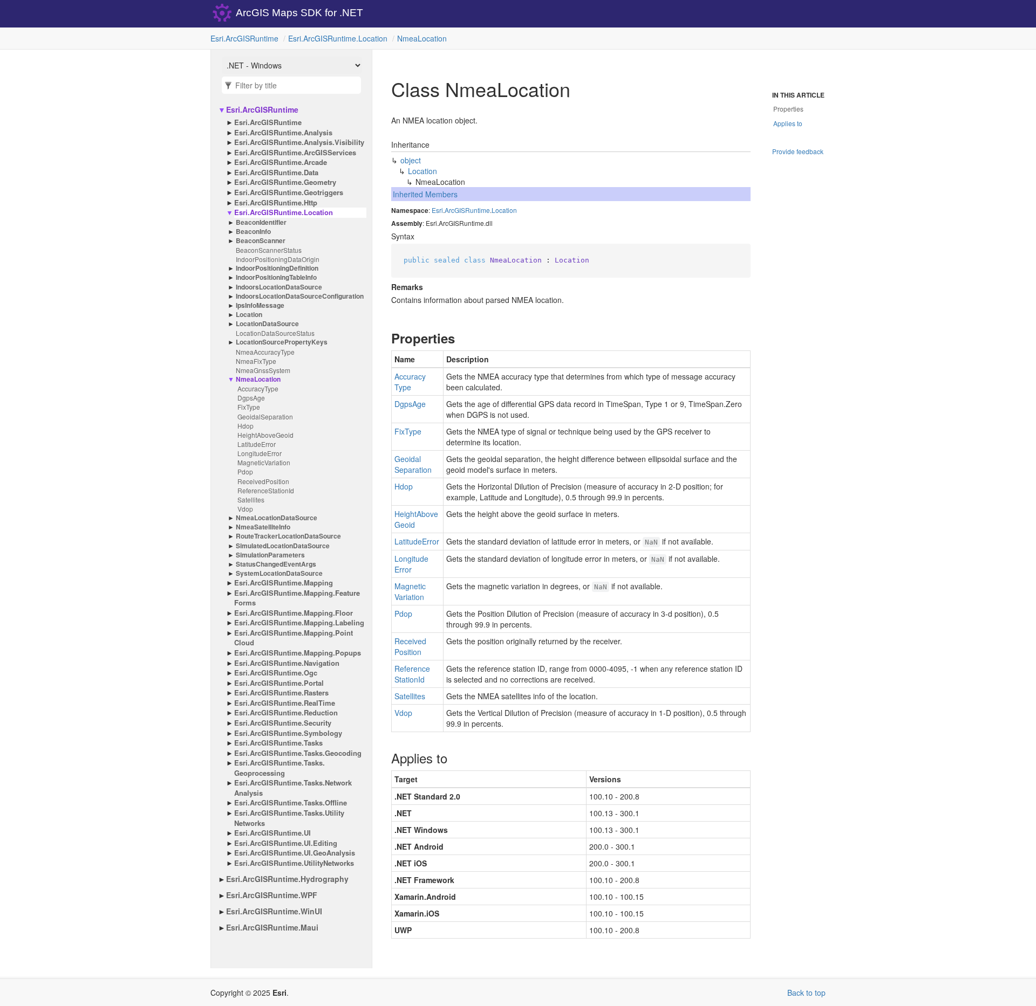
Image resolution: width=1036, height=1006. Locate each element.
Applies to (787, 123)
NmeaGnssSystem (263, 370)
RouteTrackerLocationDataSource (288, 536)
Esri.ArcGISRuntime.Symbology (288, 733)
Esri (437, 210)
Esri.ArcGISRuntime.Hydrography (287, 878)
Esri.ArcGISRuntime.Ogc (275, 673)
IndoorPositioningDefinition (277, 268)
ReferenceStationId (265, 490)
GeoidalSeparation (265, 416)
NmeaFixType (256, 361)
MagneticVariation (263, 462)
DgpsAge (251, 397)
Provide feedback (797, 151)
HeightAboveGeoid (265, 434)
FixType (248, 406)
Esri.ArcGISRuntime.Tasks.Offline (290, 803)
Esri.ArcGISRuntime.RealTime (284, 703)
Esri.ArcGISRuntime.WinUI (274, 911)
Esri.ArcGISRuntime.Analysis (283, 132)
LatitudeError (256, 444)
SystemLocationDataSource (279, 573)
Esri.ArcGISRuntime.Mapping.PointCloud (293, 638)
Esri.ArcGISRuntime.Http (275, 203)
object (410, 160)
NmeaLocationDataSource (276, 517)
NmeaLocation (422, 38)
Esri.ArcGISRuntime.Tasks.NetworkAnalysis (293, 788)
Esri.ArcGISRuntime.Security (282, 723)
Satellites (250, 499)
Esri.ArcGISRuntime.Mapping (283, 583)
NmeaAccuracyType (265, 351)
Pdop (245, 471)
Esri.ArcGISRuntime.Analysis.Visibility (299, 142)
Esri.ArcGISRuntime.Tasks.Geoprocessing (279, 768)
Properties (788, 108)
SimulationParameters (270, 555)
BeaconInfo (253, 231)
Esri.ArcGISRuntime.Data (276, 172)
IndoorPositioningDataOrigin (277, 259)
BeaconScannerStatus (269, 249)
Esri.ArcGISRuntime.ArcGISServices (295, 152)
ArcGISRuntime (467, 210)
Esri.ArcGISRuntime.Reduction (286, 713)
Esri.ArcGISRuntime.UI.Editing (285, 843)
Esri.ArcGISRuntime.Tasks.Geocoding (298, 753)
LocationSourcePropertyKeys (282, 342)
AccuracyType (257, 388)
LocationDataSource (267, 323)
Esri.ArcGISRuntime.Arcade (280, 162)
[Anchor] (382, 338)
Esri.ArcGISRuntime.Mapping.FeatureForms (297, 598)
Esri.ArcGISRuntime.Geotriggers (288, 192)
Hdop (245, 425)
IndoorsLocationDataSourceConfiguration (300, 296)
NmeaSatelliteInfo (263, 527)
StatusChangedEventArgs (276, 564)
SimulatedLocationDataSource (283, 545)
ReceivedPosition (263, 481)
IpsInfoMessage (260, 305)
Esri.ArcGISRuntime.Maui (272, 927)
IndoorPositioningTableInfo (276, 277)
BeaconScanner (260, 240)
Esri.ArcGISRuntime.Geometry (285, 182)
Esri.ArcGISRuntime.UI (272, 833)
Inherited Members (425, 194)
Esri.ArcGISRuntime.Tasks (278, 743)
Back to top (806, 992)
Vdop (245, 508)
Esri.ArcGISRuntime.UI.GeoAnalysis (294, 853)
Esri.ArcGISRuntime (244, 38)
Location (249, 314)
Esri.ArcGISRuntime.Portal (279, 683)
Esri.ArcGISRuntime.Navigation (286, 663)
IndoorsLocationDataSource (279, 287)
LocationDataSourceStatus (275, 332)
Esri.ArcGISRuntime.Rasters (281, 693)
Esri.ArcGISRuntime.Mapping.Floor (293, 613)
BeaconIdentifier (261, 222)
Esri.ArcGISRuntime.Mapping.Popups (297, 653)
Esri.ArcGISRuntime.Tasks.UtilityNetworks (289, 818)
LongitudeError (259, 453)
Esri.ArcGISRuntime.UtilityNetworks (294, 863)
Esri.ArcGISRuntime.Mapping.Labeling (299, 623)
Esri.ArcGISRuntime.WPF (271, 895)
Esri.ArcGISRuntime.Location (337, 38)
